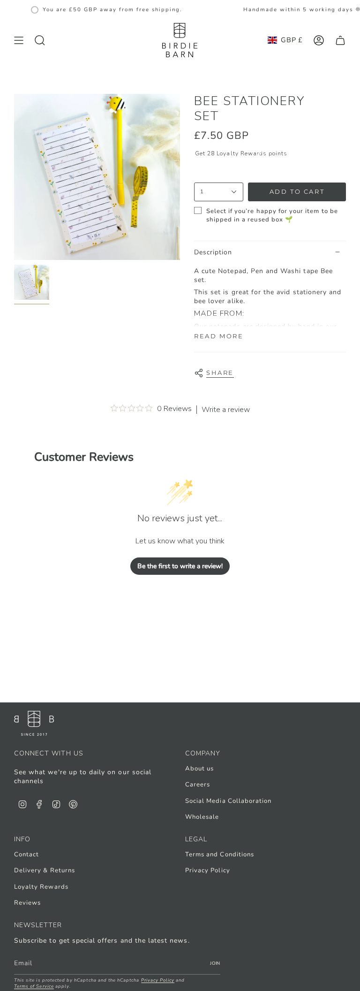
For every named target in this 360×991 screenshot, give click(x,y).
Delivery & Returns (44, 870)
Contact (26, 854)
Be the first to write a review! (180, 566)
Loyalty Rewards (41, 887)
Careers (197, 784)
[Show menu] (18, 40)
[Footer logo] (34, 723)
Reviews (27, 903)
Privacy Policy (207, 870)
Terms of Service (34, 986)
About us (199, 768)
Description (213, 252)
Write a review (226, 409)
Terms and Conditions (219, 854)
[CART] (340, 40)
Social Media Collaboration (228, 801)
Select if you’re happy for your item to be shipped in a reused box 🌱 (272, 215)
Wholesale (202, 817)
